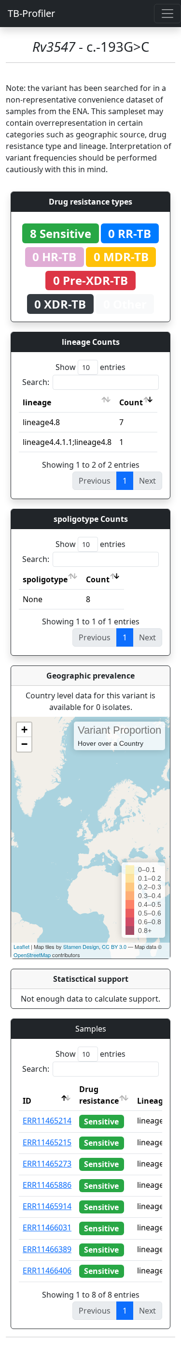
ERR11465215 (47, 1142)
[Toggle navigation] (167, 13)
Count (131, 402)
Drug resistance (99, 1095)
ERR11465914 (47, 1206)
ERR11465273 (47, 1163)
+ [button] (24, 730)
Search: (35, 382)
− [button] (24, 744)
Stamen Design (81, 946)
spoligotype (45, 579)
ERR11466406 (47, 1270)
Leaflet (21, 946)
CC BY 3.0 (114, 946)
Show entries (90, 367)
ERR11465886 (47, 1185)
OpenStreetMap (32, 955)
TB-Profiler (31, 13)
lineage (37, 402)
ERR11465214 (47, 1120)
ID (27, 1100)
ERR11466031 (47, 1227)
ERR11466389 (47, 1249)
